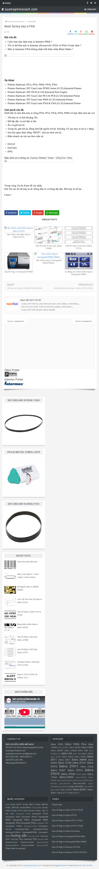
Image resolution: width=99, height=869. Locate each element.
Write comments (83, 321)
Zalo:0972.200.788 (14, 759)
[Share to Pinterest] (92, 31)
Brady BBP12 (28, 804)
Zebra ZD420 (87, 753)
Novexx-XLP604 (27, 845)
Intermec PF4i (30, 839)
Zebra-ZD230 (66, 790)
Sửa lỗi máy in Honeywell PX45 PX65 (68, 836)
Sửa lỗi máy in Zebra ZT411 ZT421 (67, 820)
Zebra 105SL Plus (75, 744)
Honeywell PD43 (13, 817)
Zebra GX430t (70, 750)
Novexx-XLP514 (12, 845)
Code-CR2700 (28, 810)
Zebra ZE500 (80, 757)
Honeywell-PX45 (29, 832)
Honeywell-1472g (30, 826)
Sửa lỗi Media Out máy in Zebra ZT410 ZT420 (73, 288)
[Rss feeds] (95, 3)
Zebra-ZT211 (74, 793)
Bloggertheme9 (60, 865)
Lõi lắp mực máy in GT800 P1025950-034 (24, 288)
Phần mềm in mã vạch (15, 848)
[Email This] (86, 31)
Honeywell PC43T (40, 814)
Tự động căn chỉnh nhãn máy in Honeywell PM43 (79, 273)
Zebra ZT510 (75, 770)
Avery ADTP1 (16, 804)
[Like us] (87, 3)
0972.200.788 (12, 756)
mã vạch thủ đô (85, 865)
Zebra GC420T (63, 747)
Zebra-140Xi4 (81, 774)
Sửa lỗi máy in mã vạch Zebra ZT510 (79, 247)
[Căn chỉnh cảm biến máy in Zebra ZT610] (18, 231)
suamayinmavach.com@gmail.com (21, 753)
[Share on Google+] (81, 31)
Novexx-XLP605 (42, 845)
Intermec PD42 (17, 839)
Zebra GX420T (57, 750)
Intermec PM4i (42, 839)
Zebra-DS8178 (62, 780)
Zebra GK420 (74, 747)
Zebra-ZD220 (55, 790)
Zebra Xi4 (66, 753)
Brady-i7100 (16, 810)
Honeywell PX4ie (28, 823)
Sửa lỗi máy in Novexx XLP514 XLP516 (69, 852)
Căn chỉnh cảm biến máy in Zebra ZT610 (19, 235)
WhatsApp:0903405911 (16, 763)
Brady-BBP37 (25, 807)
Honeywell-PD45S (40, 829)
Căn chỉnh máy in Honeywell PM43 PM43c (48, 261)
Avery (8, 804)
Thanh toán (57, 804)
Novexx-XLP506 (42, 842)
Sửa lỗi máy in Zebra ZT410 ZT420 (67, 825)
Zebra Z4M (77, 754)
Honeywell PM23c (29, 817)
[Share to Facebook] (70, 31)
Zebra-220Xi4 (66, 777)
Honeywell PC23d (23, 814)
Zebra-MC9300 (76, 786)
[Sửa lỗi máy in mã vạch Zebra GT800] (48, 242)
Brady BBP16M (12, 807)
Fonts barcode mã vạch (27, 561)
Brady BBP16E (42, 804)
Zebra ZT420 (87, 766)
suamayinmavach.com (16, 750)
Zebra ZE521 (65, 759)
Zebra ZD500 (56, 757)
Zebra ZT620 (68, 773)
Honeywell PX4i (13, 823)
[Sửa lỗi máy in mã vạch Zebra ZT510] (78, 242)
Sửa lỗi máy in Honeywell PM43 (19, 271)
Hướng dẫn (19, 835)
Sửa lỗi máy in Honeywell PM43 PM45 (69, 841)
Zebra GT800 (87, 747)
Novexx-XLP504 (27, 842)
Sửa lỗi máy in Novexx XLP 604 (66, 847)
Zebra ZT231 (79, 762)
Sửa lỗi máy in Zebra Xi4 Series (66, 831)
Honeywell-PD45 (22, 829)
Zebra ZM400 (79, 759)
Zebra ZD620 (67, 757)
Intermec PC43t (34, 836)
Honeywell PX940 (14, 826)
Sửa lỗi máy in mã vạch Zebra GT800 (49, 247)
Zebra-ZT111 (62, 793)
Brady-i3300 (36, 807)
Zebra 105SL (57, 744)
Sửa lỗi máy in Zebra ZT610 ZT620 (67, 810)
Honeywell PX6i (42, 823)
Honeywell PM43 (21, 819)
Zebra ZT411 (68, 766)
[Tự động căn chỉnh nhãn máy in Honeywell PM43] (78, 268)
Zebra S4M (83, 750)
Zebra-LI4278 (83, 780)
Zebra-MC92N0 (63, 787)
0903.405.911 (26, 756)
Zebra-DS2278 (81, 777)
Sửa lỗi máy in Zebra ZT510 (64, 815)
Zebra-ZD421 (79, 789)
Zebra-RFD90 (88, 787)
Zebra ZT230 (64, 762)
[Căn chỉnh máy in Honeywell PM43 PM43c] (48, 257)
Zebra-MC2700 (64, 783)
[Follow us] (91, 3)
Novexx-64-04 (11, 842)
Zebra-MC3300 (79, 783)
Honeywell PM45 (39, 819)
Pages (7, 3)
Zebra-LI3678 (73, 780)
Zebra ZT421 (58, 770)
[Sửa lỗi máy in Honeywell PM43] (18, 268)
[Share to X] (75, 31)
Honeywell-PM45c (13, 832)
